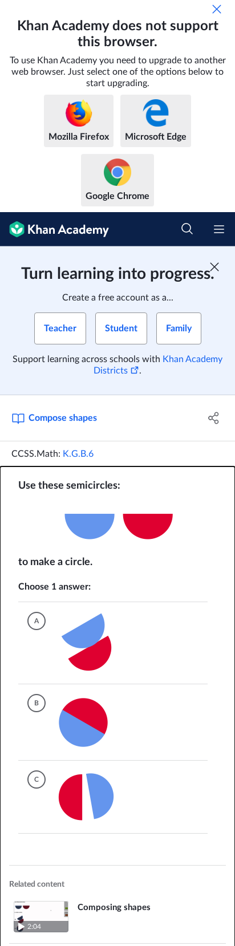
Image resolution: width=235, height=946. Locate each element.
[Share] (214, 418)
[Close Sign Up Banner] (214, 266)
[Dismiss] (217, 9)
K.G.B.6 (78, 453)
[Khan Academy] (54, 229)
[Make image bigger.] (117, 524)
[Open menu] (219, 229)
